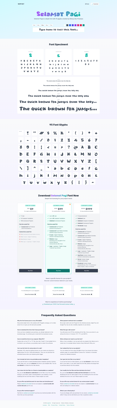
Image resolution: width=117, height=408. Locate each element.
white (65, 25)
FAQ (49, 405)
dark (67, 25)
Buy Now (30, 270)
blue (70, 25)
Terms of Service (70, 405)
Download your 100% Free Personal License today (58, 304)
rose (81, 25)
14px (34, 25)
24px (38, 25)
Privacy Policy (54, 405)
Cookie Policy (62, 405)
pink (78, 25)
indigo (73, 25)
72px (51, 25)
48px (47, 25)
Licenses (45, 405)
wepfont (49, 403)
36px (42, 25)
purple (75, 25)
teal (83, 25)
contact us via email (26, 383)
